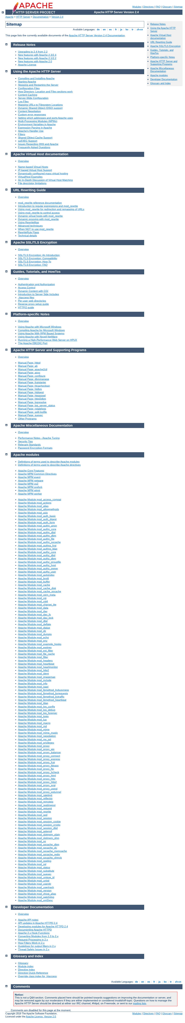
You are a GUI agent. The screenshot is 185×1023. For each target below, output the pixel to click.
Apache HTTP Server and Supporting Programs (163, 63)
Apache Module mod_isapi (33, 686)
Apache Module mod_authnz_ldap (37, 548)
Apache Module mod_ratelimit (35, 795)
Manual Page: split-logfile (32, 411)
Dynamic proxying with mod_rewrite (38, 219)
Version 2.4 (57, 17)
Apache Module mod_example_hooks (39, 644)
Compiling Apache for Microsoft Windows (41, 330)
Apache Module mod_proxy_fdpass (38, 765)
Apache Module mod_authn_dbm (37, 535)
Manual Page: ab (28, 365)
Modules (136, 6)
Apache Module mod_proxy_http (36, 778)
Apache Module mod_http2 (33, 670)
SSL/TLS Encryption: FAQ (33, 264)
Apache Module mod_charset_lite (37, 604)
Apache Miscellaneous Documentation (162, 70)
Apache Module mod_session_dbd (38, 828)
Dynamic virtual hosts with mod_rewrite (40, 215)
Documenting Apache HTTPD (35, 929)
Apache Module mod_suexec (34, 874)
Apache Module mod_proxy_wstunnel (39, 791)
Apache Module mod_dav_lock (35, 617)
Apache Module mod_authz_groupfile (39, 562)
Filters (21, 134)
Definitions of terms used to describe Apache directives (49, 464)
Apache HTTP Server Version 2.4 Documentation (97, 35)
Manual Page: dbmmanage (33, 379)
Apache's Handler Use (31, 130)
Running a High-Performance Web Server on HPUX (47, 339)
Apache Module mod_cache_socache (39, 591)
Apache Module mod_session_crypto (39, 824)
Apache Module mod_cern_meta (36, 594)
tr (132, 29)
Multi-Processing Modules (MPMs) (37, 121)
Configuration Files (29, 88)
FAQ (158, 6)
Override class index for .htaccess (37, 976)
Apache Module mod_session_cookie (39, 821)
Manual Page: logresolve (32, 402)
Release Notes (158, 24)
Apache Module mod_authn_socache (39, 542)
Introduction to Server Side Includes (38, 294)
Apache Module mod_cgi (32, 598)
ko (127, 29)
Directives (148, 6)
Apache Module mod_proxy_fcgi (36, 762)
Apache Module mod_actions (34, 502)
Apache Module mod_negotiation (37, 736)
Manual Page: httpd (29, 362)
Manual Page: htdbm (30, 389)
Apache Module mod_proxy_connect (39, 755)
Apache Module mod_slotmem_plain (39, 834)
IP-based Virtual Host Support (35, 170)
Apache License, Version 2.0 (41, 1016)
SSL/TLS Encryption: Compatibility (37, 258)
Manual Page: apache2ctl (32, 369)
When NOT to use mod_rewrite (36, 229)
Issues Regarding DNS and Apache (38, 144)
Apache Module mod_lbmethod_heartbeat (42, 699)
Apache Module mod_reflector (35, 798)
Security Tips (25, 441)
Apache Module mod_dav (32, 611)
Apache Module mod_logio (33, 716)
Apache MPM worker (30, 493)
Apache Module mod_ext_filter (35, 650)
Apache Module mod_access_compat (39, 499)
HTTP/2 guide (26, 307)
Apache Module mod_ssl (32, 864)
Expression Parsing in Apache (35, 127)
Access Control (26, 287)
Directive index (26, 969)
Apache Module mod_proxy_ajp (36, 749)
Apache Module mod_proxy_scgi (36, 785)
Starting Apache (27, 81)
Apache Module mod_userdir (34, 883)
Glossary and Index (160, 83)
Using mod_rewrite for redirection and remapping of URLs (51, 209)
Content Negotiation (29, 111)
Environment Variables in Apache (37, 124)
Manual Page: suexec (30, 415)
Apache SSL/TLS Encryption (165, 46)
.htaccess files (26, 297)
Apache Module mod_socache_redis (39, 854)
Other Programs (27, 418)
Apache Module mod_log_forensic (37, 713)
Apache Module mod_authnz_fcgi (37, 545)
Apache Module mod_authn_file (36, 538)
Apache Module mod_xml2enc (35, 900)
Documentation (41, 17)
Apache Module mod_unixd (33, 880)
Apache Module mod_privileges (36, 742)
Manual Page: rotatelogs (32, 408)
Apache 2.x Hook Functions (34, 932)
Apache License (27, 64)
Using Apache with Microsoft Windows (39, 326)
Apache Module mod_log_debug (36, 709)
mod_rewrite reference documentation (40, 202)
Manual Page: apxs (29, 372)
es (110, 29)
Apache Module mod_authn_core (37, 529)
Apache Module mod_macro (34, 723)
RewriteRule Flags (28, 232)
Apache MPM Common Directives (37, 473)
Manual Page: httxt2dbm (32, 398)
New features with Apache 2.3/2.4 (37, 54)
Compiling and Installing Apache (36, 78)
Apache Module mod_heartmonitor (38, 667)
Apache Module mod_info (32, 683)
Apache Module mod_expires (34, 647)
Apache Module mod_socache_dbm (38, 844)
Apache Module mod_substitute (36, 870)
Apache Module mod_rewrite (34, 811)
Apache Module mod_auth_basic (37, 515)
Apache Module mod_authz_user (37, 571)
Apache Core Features (31, 470)
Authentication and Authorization (36, 284)
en (104, 29)
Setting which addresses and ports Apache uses (45, 117)
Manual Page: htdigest (31, 392)
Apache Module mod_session (35, 818)
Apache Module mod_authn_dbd (36, 532)
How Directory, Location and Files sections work (45, 91)
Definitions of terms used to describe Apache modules (48, 461)
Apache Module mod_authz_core (37, 552)
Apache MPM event (29, 477)
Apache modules (159, 75)
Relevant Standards (29, 444)
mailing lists (139, 1003)
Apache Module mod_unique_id (36, 877)
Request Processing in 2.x (33, 939)
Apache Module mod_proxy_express (39, 759)
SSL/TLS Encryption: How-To (34, 261)
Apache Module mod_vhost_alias (37, 893)
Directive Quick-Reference (33, 972)
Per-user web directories (32, 300)
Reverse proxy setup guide (33, 304)
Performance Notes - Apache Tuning (39, 437)
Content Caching (27, 94)
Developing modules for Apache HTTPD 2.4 (43, 926)
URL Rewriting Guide (161, 42)
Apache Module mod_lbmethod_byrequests (43, 693)
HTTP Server (23, 17)
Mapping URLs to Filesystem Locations (40, 104)
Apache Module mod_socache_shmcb (40, 857)
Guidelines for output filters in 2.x (37, 946)
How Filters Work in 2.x (31, 942)
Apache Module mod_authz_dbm (37, 558)
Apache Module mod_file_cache (36, 653)
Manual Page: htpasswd (32, 395)
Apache (9, 17)
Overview (23, 161)
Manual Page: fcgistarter (32, 382)
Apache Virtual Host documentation (160, 37)
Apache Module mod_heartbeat (36, 663)
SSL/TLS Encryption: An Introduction (39, 255)
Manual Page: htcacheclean (34, 385)
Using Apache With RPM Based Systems (41, 333)
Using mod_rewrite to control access (39, 212)
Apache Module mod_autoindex (36, 575)
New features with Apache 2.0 (35, 61)
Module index (25, 966)
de (98, 29)
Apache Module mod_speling (34, 860)
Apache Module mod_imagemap (36, 677)
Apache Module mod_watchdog (36, 897)
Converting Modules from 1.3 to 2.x (38, 936)
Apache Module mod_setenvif (35, 831)
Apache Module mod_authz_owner (38, 568)
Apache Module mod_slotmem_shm (38, 838)
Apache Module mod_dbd (33, 621)
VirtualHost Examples (30, 176)
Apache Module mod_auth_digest (37, 519)
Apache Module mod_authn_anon (37, 525)
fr (115, 29)
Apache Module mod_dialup (34, 627)
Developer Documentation (163, 79)
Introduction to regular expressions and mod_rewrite (48, 206)
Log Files (23, 101)
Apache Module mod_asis (33, 512)
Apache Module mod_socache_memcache (42, 851)
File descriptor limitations (32, 183)
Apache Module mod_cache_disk (37, 588)
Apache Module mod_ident (33, 673)
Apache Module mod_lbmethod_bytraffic (41, 696)
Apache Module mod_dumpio (35, 634)
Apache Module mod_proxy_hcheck (38, 772)
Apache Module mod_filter (33, 657)
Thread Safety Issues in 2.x (33, 949)
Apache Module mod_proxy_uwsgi (37, 788)
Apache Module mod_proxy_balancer (39, 752)
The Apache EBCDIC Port (32, 343)
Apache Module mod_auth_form (36, 522)
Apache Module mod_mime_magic (38, 732)
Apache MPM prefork (30, 487)
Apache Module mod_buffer (34, 581)
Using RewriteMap (28, 222)
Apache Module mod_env (32, 640)
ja (121, 29)
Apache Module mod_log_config (36, 706)
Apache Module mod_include (34, 680)
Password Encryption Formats (35, 447)
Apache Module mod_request (35, 808)
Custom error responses (32, 114)
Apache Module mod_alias (33, 506)
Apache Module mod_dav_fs (34, 614)
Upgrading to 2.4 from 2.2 (33, 51)
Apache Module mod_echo (33, 637)
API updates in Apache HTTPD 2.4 (37, 923)
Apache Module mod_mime (34, 729)
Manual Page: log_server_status (36, 405)
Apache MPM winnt (29, 490)
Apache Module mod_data (33, 607)
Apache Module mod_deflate (34, 624)
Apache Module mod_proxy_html (37, 775)
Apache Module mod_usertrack (36, 887)
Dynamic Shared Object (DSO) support (40, 108)
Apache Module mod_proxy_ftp (36, 768)
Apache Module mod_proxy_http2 (37, 782)
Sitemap (178, 6)
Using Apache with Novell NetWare (37, 336)
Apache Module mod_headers (35, 660)
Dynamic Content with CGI (33, 291)
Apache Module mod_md (32, 726)
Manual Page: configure (31, 375)
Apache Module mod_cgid (33, 601)
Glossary (167, 6)
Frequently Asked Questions (34, 147)
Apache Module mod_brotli (33, 578)
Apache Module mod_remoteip (35, 801)
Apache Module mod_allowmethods (38, 509)
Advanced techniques (30, 225)
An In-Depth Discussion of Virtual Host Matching (45, 180)
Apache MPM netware (30, 480)
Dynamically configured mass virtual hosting (43, 173)
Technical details (27, 235)
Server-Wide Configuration (33, 98)
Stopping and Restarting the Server (38, 84)
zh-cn (140, 29)
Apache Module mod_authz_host (37, 565)
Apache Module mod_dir (32, 630)
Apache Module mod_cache (34, 584)
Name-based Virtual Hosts (33, 166)
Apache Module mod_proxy (34, 745)
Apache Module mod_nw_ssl (34, 739)
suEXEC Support (27, 140)
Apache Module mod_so (32, 841)
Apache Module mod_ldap (33, 703)
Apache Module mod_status (34, 867)
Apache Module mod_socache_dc (37, 847)
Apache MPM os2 (28, 483)
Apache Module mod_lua (32, 719)
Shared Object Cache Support (35, 137)
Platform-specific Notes (162, 57)
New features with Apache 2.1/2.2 (37, 58)
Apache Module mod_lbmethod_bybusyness (43, 689)
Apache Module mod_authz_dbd (36, 555)
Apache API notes (28, 919)
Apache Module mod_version (34, 890)
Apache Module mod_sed (32, 814)
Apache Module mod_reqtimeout (36, 805)
